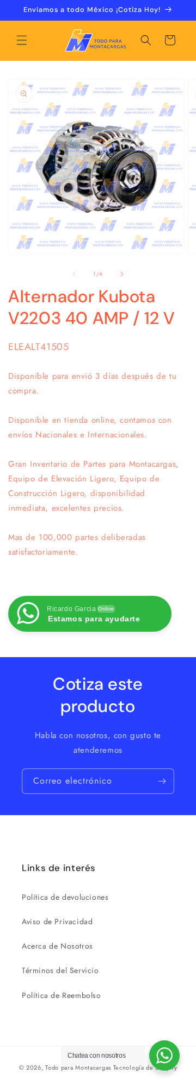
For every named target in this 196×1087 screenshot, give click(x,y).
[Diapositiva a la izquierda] (74, 274)
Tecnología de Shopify (145, 1067)
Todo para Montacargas (78, 1067)
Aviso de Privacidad (57, 921)
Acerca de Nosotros (57, 945)
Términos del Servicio (60, 970)
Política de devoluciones (65, 897)
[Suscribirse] (162, 781)
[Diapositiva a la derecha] (122, 274)
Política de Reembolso (61, 995)
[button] (22, 40)
